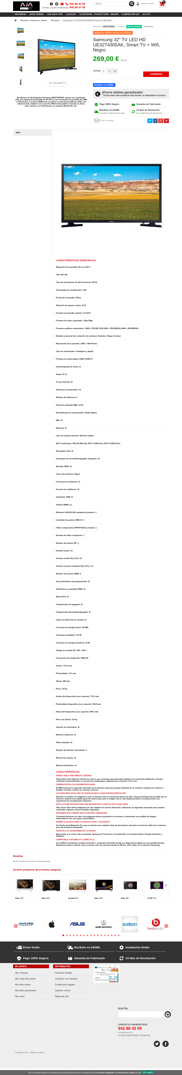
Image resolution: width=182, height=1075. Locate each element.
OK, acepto (148, 1072)
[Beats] (129, 924)
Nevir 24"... (99, 898)
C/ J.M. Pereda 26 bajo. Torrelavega (134, 1035)
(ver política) (64, 1073)
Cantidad (96, 71)
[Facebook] (165, 1044)
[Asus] (51, 924)
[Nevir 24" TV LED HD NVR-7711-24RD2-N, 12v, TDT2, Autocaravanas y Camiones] (104, 885)
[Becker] (155, 924)
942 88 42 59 (77, 3)
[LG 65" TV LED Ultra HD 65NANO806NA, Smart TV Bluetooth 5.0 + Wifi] (156, 885)
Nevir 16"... (20, 898)
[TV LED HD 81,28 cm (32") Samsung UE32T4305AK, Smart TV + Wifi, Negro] (21, 30)
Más (18, 132)
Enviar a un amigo (107, 120)
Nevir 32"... (46, 898)
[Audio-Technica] (77, 924)
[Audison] (103, 924)
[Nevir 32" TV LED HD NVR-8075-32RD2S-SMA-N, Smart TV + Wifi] (51, 885)
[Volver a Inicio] (15, 20)
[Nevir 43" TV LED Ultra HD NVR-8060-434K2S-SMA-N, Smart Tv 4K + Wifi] (130, 885)
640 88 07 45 (63, 7)
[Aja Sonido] (26, 6)
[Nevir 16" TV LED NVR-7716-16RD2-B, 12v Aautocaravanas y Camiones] (25, 885)
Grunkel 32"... (74, 898)
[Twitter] (157, 1044)
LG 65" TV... (152, 898)
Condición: (122, 27)
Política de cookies (37, 1052)
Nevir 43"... (125, 898)
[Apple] (25, 924)
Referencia (97, 27)
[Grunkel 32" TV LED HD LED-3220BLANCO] (77, 885)
